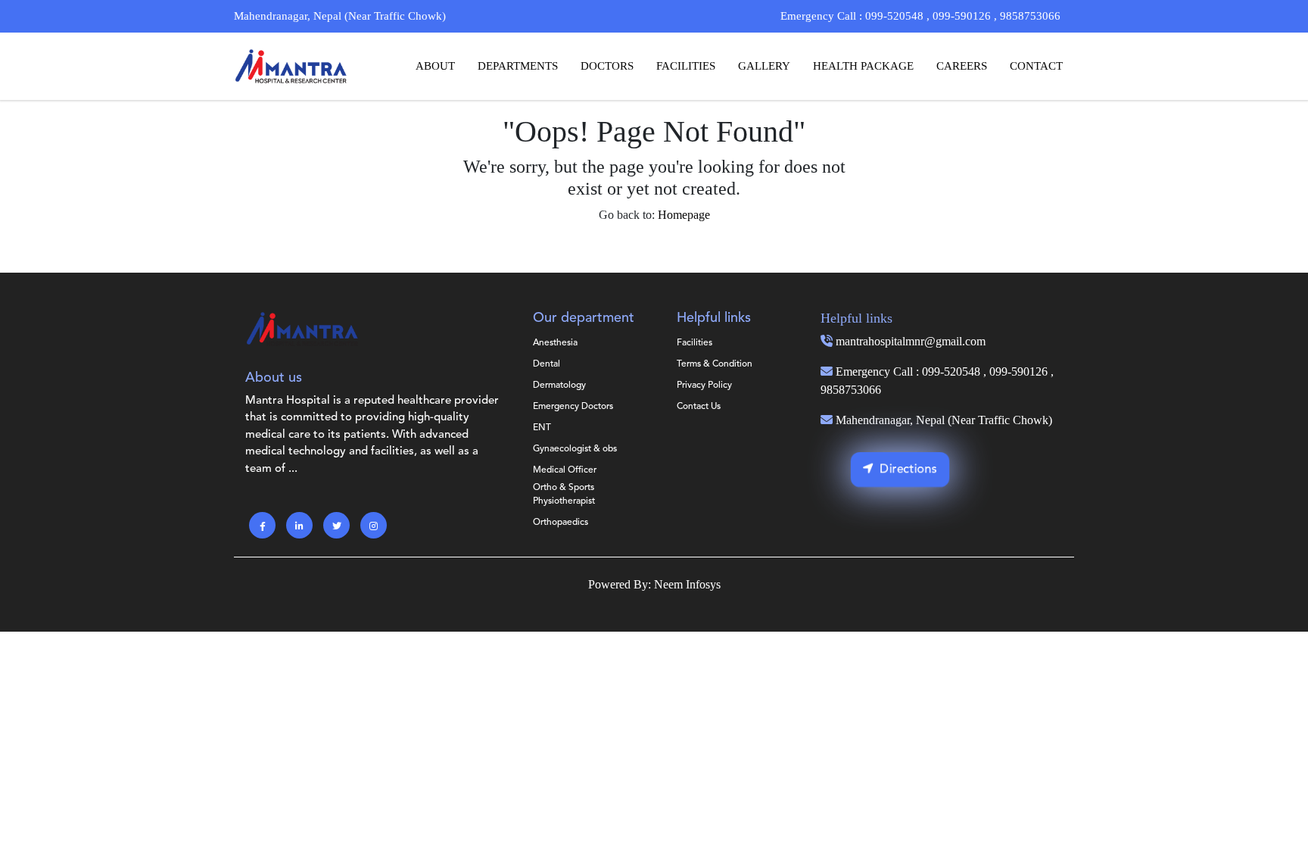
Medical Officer (564, 470)
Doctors (607, 66)
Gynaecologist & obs (575, 449)
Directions (909, 470)
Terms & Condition (714, 364)
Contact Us (699, 406)
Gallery (764, 66)
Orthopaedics (560, 522)
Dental (546, 364)
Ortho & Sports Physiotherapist (564, 494)
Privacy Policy (704, 385)
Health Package (863, 66)
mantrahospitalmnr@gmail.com (911, 341)
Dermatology (559, 385)
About (435, 66)
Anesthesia (555, 343)
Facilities (685, 66)
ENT (542, 427)
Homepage (684, 214)
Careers (961, 66)
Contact (1036, 66)
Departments (518, 66)
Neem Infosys (687, 584)
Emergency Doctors (573, 406)
